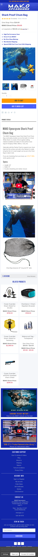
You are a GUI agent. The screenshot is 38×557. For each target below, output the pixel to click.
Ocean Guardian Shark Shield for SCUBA (10, 306)
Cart (36, 5)
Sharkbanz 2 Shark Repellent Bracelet (28, 305)
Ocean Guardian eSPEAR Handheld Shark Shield (9, 375)
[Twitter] (12, 112)
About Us (19, 460)
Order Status (19, 484)
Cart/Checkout (19, 491)
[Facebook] (3, 112)
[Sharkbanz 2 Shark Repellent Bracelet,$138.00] (28, 293)
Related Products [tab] (19, 282)
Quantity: (4, 93)
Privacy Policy (19, 470)
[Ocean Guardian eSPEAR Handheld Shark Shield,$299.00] (9, 362)
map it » (20, 505)
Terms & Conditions (19, 468)
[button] (19, 29)
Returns (19, 465)
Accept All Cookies (27, 554)
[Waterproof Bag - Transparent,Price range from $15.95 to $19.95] (28, 325)
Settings (5, 554)
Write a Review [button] (22, 18)
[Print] (9, 112)
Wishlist (19, 489)
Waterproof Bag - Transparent (28, 337)
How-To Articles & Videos (19, 455)
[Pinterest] (15, 112)
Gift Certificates (19, 486)
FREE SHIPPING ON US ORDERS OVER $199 (19, 1)
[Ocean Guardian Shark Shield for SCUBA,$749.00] (9, 293)
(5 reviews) (14, 18)
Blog (19, 458)
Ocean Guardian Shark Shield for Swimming (10, 338)
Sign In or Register (19, 479)
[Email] (6, 112)
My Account (19, 481)
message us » (20, 512)
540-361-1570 (20, 515)
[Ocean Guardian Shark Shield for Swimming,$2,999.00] (9, 325)
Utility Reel (31, 156)
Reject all (15, 554)
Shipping (19, 463)
